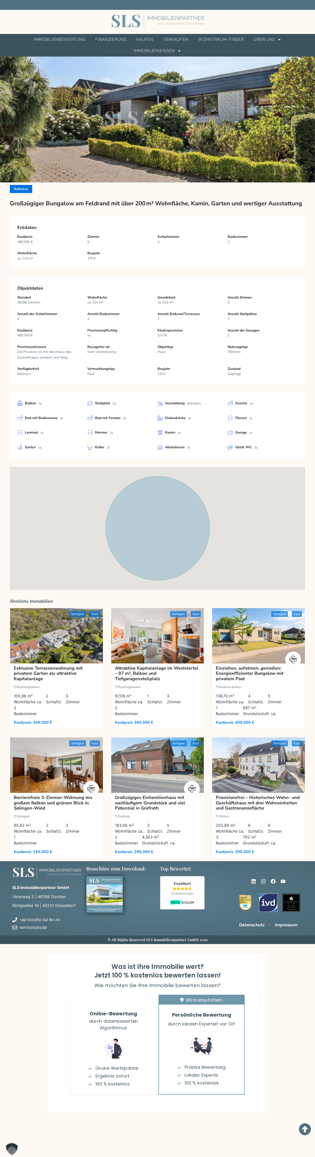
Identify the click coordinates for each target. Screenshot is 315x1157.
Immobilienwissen (154, 50)
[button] (10, 1147)
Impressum (286, 924)
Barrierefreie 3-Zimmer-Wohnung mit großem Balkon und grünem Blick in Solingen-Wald (53, 803)
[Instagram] (263, 881)
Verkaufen (175, 39)
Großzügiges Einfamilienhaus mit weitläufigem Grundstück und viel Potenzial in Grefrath (150, 803)
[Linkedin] (253, 881)
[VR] (293, 659)
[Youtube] (283, 881)
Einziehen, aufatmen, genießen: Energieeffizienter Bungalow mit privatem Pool (250, 673)
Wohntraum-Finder (221, 39)
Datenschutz (252, 924)
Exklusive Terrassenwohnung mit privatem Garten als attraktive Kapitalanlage (48, 673)
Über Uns (264, 39)
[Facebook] (273, 881)
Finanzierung (110, 39)
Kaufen (144, 39)
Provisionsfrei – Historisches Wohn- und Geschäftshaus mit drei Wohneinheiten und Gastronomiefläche (258, 803)
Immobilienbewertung (59, 39)
